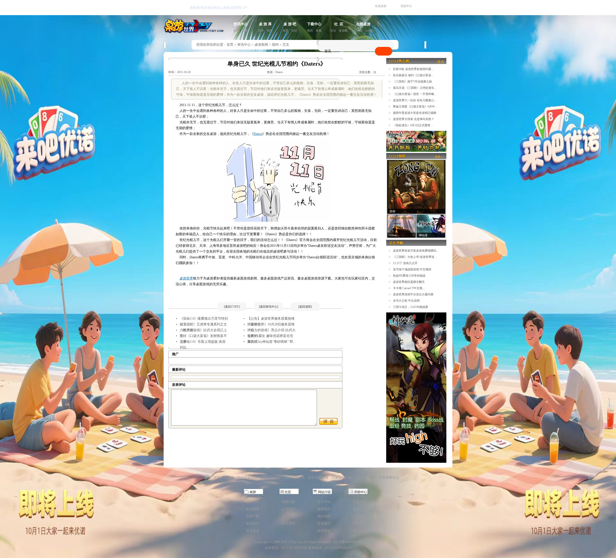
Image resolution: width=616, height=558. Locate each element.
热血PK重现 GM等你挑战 (409, 275)
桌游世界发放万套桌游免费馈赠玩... (415, 250)
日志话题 (288, 516)
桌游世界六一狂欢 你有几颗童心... (414, 100)
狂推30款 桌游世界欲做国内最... (413, 69)
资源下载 (252, 516)
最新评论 (179, 369)
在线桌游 (380, 6)
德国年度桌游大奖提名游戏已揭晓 (414, 112)
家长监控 (359, 531)
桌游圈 (343, 30)
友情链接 (324, 531)
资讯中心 (240, 24)
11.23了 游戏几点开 (405, 263)
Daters (258, 134)
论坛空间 (288, 523)
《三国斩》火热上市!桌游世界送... (414, 257)
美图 (318, 30)
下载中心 (314, 24)
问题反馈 (359, 516)
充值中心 (406, 6)
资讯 (327, 51)
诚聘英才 (324, 509)
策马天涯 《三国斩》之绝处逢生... (414, 87)
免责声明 (359, 523)
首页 (230, 44)
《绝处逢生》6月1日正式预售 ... (413, 125)
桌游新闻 (261, 44)
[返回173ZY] (232, 306)
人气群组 (288, 509)
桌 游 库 (265, 24)
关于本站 (324, 502)
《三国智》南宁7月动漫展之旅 (412, 81)
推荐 (285, 30)
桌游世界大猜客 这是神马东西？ (413, 119)
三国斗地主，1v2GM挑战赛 (410, 307)
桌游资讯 (252, 502)
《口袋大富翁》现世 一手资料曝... (414, 94)
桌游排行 (252, 523)
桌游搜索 (252, 509)
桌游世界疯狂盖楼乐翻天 (409, 282)
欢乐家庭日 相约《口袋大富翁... (413, 75)
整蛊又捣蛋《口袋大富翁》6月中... (415, 106)
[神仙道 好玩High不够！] (416, 461)
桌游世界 (186, 278)
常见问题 (359, 502)
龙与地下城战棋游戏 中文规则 (412, 269)
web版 (369, 30)
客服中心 (359, 509)
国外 (261, 30)
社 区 (338, 24)
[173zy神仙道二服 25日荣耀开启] (416, 150)
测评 (245, 30)
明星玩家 (288, 502)
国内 (269, 30)
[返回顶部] (305, 306)
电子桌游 (252, 531)
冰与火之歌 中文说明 (406, 300)
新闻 (236, 30)
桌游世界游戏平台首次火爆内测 (413, 294)
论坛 (333, 30)
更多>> (439, 157)
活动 (294, 30)
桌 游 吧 (289, 24)
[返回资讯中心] (268, 306)
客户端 (358, 30)
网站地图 (324, 516)
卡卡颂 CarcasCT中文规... (408, 288)
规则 (310, 30)
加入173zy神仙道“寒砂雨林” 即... (271, 341)
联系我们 (324, 523)
